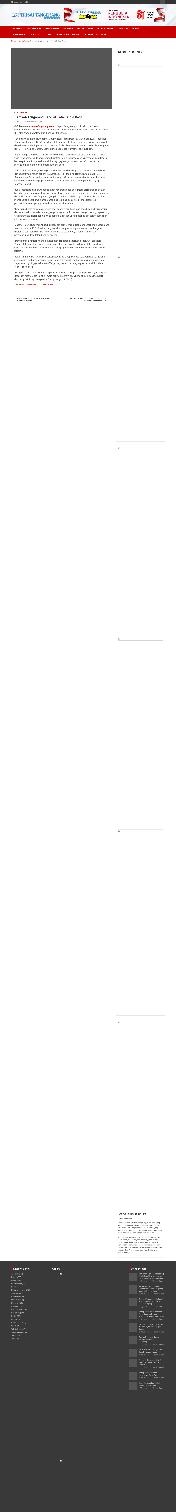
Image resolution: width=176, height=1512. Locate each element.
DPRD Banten (62, 35)
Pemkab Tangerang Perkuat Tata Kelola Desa (36, 284)
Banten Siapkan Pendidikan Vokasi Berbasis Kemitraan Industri (34, 299)
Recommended (17, 1323)
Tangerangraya (33, 29)
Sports (35, 35)
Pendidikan (68, 29)
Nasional (77, 35)
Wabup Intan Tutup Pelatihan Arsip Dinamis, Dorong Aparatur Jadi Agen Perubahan (151, 1314)
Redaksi (89, 35)
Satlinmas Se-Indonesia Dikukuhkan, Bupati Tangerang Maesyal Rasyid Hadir (151, 1288)
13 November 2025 (21, 122)
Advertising (15, 1274)
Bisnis (90, 29)
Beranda (17, 29)
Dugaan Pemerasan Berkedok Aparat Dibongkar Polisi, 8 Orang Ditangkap (151, 1301)
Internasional (20, 35)
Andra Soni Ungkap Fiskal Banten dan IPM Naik (149, 1384)
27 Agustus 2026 (145, 1344)
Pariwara (101, 35)
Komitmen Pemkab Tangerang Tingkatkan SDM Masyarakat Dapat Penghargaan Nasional (151, 1276)
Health (13, 1287)
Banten (135, 29)
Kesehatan (123, 29)
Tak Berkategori (17, 1329)
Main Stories (16, 1300)
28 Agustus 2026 (145, 1281)
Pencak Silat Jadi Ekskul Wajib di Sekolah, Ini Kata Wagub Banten (151, 1326)
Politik (80, 29)
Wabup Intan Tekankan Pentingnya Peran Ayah (148, 1374)
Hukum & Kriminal (105, 29)
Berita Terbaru (138, 1268)
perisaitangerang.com (42, 126)
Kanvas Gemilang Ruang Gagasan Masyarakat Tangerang (149, 1339)
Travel (13, 1339)
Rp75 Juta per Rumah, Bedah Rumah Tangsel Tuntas (151, 1351)
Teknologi (47, 35)
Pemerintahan (52, 29)
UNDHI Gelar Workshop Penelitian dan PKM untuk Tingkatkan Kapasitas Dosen (87, 299)
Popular (14, 1319)
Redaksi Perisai (36, 122)
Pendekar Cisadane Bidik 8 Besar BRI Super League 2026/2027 (150, 1362)
